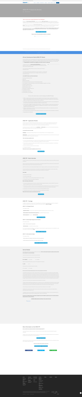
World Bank (38, 2)
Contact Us (24, 385)
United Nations (42, 2)
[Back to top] (81, 393)
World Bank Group (41, 380)
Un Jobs (34, 379)
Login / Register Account (54, 0)
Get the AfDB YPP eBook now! (41, 113)
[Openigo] (26, 2)
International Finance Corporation (40, 379)
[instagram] (53, 392)
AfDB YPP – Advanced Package (41, 231)
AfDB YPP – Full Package (41, 217)
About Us (35, 2)
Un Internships (35, 378)
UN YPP (34, 380)
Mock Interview (41, 194)
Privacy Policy (24, 384)
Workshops (51, 2)
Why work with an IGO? (25, 381)
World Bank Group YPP (30, 378)
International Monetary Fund (40, 389)
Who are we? (24, 378)
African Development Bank (41, 387)
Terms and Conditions (24, 383)
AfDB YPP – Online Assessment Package (41, 242)
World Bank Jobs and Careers (30, 382)
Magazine (55, 2)
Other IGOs (46, 2)
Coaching (49, 2)
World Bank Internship (29, 380)
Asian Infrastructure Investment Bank (41, 385)
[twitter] (56, 391)
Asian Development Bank (41, 383)
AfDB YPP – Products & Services (41, 31)
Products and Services (24, 379)
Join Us (23, 380)
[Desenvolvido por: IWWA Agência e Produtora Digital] (55, 394)
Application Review (41, 151)
